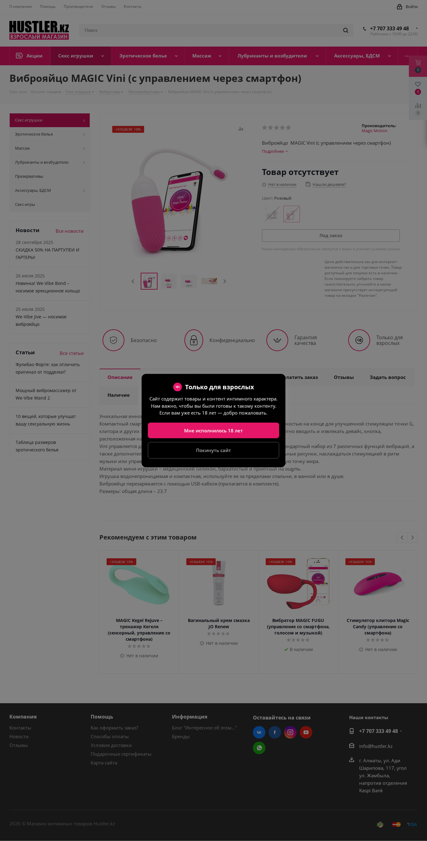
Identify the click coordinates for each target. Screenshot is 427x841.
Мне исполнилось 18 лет (213, 430)
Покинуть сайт (213, 450)
